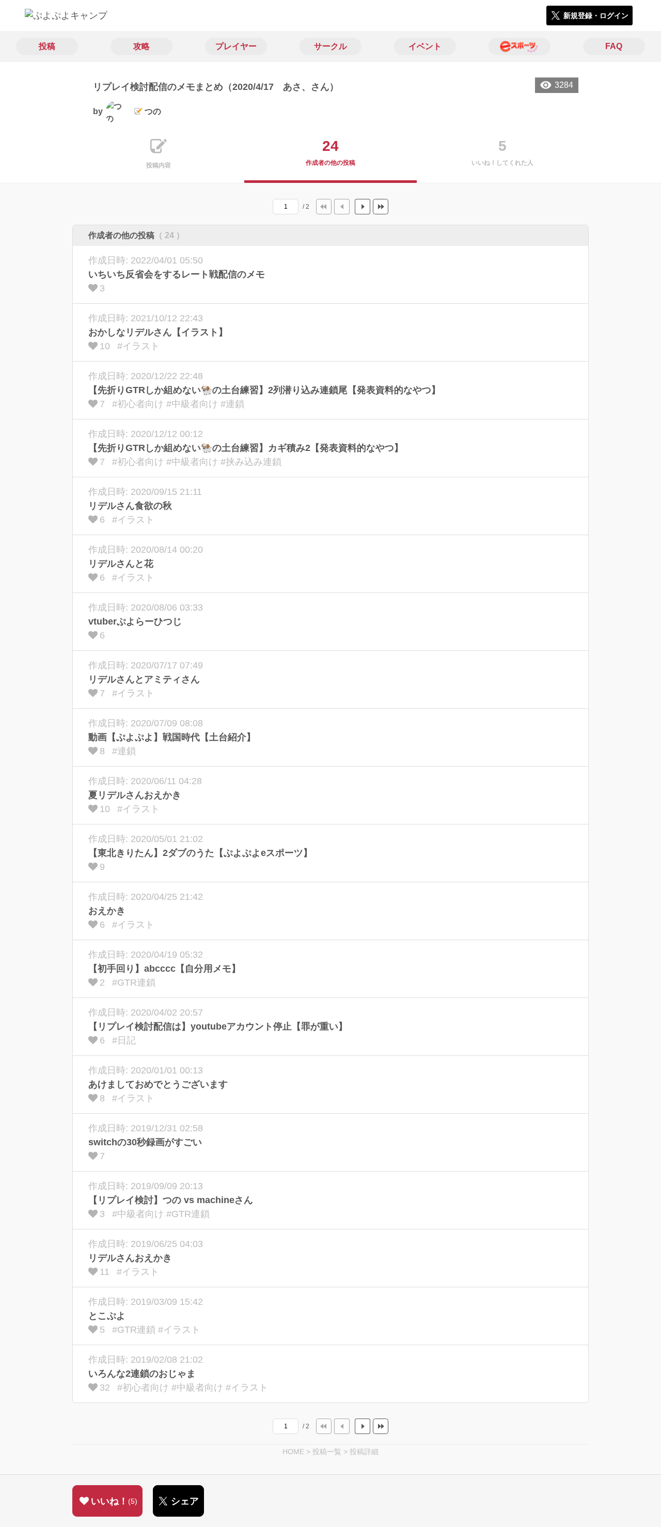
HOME (293, 1451)
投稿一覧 (326, 1451)
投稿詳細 (364, 1451)
